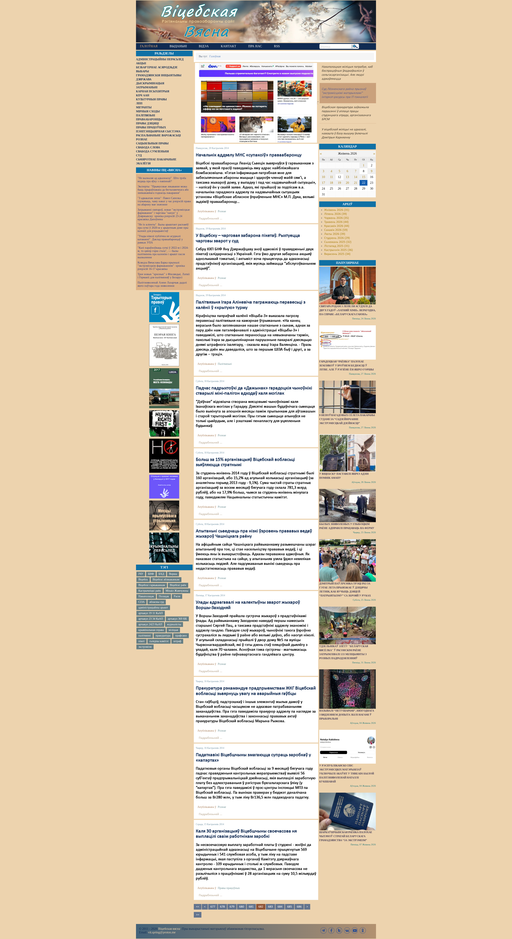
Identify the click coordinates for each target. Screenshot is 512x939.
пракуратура (163, 635)
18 (331, 182)
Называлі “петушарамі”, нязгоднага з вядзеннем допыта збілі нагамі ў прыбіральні (346, 714)
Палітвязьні (225, 363)
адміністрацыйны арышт (153, 607)
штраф (177, 641)
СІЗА (141, 601)
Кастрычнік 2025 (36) (338, 250)
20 (347, 182)
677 (212, 906)
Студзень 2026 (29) (337, 238)
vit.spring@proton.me (162, 932)
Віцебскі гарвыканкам (151, 585)
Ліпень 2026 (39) (335, 214)
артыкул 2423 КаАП (150, 624)
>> (197, 914)
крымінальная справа (151, 629)
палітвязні (144, 635)
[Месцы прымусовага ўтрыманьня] (164, 515)
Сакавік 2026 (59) (336, 230)
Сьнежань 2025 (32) (337, 242)
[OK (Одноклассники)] (362, 930)
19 (339, 182)
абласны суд (156, 601)
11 (331, 177)
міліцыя (173, 629)
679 (232, 906)
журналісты (174, 624)
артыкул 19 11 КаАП (150, 613)
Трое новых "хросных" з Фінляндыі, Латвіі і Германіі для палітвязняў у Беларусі (164, 276)
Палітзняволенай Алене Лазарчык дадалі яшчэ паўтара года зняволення (162, 284)
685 (289, 906)
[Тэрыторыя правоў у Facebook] (164, 307)
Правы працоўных (229, 888)
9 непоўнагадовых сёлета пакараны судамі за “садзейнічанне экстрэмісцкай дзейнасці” (347, 419)
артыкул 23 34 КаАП (150, 618)
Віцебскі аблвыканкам (166, 579)
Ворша (173, 573)
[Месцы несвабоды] (164, 388)
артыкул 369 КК (177, 618)
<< (197, 906)
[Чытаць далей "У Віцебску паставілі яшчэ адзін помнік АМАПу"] (347, 453)
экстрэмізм (145, 646)
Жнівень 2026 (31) (336, 210)
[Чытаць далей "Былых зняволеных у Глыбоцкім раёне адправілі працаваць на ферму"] (347, 505)
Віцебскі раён (178, 585)
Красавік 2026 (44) (336, 226)
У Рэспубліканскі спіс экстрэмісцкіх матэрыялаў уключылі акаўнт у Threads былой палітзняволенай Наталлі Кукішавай (346, 773)
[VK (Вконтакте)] (347, 930)
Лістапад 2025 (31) (336, 246)
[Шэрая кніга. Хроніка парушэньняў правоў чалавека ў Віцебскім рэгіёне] (164, 345)
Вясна (206, 31)
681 (251, 906)
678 (222, 906)
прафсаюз (181, 635)
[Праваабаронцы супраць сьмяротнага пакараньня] (164, 455)
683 (270, 906)
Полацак (164, 596)
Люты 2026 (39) (334, 234)
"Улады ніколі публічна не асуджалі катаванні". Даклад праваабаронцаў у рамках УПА (160, 239)
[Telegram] (323, 930)
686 (299, 906)
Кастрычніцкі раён (149, 590)
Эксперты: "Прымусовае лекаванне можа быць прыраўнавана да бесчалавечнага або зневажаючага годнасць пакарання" (163, 189)
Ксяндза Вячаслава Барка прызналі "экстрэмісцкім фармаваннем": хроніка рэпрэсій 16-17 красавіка (161, 265)
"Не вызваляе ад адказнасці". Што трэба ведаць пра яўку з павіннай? (162, 180)
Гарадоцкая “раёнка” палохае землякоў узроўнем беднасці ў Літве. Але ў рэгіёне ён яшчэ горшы (346, 365)
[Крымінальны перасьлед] (164, 547)
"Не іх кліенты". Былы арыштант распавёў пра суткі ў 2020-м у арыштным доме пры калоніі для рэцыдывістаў (163, 227)
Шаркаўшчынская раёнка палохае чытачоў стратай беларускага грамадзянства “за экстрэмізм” (345, 836)
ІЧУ (140, 573)
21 (355, 182)
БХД (161, 573)
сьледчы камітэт (159, 641)
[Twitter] (339, 930)
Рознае (222, 211)
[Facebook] (331, 930)
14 (355, 177)
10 (323, 177)
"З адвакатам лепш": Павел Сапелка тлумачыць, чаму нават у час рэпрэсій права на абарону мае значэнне (164, 201)
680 (241, 906)
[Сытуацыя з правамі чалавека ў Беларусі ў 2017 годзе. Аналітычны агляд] (164, 486)
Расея (177, 596)
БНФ (151, 573)
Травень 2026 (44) (336, 222)
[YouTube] (354, 930)
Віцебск (143, 579)
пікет (141, 641)
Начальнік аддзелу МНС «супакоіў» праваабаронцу (249, 155)
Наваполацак (146, 596)
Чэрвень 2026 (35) (336, 218)
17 (323, 182)
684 (280, 906)
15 (363, 177)
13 (347, 177)
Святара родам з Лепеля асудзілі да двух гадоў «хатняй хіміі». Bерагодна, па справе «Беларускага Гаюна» (347, 310)
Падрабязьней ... (210, 218)
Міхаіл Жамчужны (177, 590)
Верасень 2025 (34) (337, 254)
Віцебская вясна (169, 928)
